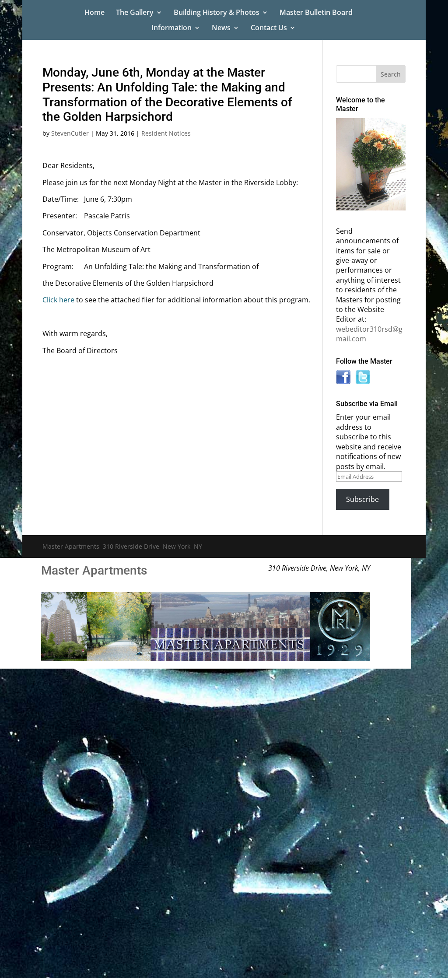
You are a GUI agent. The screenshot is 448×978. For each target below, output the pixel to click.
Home (94, 13)
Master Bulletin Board (316, 13)
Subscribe (362, 499)
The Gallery (135, 13)
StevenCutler (70, 133)
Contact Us (269, 28)
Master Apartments (94, 570)
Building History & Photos (216, 13)
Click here (58, 300)
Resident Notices (166, 133)
